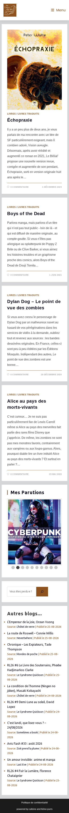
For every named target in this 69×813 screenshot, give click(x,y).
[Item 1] (13, 567)
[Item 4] (27, 567)
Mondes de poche (27, 654)
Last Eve (21, 764)
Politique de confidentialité (34, 802)
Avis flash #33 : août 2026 (24, 743)
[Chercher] (42, 592)
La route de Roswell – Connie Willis (30, 633)
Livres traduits (28, 114)
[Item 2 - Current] (18, 567)
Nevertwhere (24, 638)
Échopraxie (19, 120)
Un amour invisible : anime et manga (31, 759)
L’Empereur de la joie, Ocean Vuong (30, 622)
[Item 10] (56, 567)
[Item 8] (46, 567)
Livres (11, 114)
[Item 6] (37, 567)
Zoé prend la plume (28, 748)
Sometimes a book (27, 732)
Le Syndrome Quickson (30, 674)
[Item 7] (41, 567)
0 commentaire (19, 187)
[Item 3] (22, 567)
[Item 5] (32, 567)
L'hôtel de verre (26, 626)
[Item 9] (51, 567)
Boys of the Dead (26, 213)
